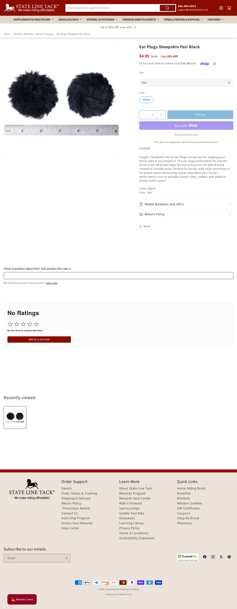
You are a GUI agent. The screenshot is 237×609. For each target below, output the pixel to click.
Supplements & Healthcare (32, 19)
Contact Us (69, 513)
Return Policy (71, 503)
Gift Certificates (188, 508)
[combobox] (120, 8)
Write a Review (39, 339)
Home (7, 34)
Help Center (70, 528)
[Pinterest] (229, 557)
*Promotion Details (75, 508)
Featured (214, 19)
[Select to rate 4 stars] (30, 324)
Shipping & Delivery (76, 498)
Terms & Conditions (134, 533)
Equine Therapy (44, 34)
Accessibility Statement (136, 538)
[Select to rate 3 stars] (23, 324)
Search (66, 488)
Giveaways (127, 518)
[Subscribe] (66, 558)
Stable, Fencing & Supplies (181, 19)
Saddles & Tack (68, 19)
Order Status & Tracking (79, 493)
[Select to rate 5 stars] (36, 324)
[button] (186, 204)
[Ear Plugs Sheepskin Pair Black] (15, 417)
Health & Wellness (23, 34)
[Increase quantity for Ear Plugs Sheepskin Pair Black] (161, 115)
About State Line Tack (135, 488)
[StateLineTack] (31, 7)
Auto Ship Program (75, 518)
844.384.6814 (187, 6)
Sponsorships (129, 508)
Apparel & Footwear (100, 19)
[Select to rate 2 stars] (17, 324)
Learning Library (131, 523)
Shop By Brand (188, 518)
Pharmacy (184, 523)
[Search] (167, 8)
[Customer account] (221, 8)
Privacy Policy (129, 528)
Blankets (183, 498)
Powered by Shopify (129, 589)
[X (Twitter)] (221, 557)
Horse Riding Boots (191, 488)
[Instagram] (213, 557)
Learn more (51, 283)
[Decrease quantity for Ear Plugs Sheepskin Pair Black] (144, 115)
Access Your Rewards (77, 523)
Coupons (183, 513)
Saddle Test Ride (131, 513)
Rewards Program (132, 493)
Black (146, 100)
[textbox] (118, 275)
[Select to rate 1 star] (10, 324)
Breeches (184, 493)
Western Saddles (189, 503)
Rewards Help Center (135, 498)
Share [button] (146, 226)
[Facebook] (205, 557)
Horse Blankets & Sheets (139, 19)
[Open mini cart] (229, 8)
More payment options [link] (186, 134)
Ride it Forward (130, 503)
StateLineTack (112, 589)
